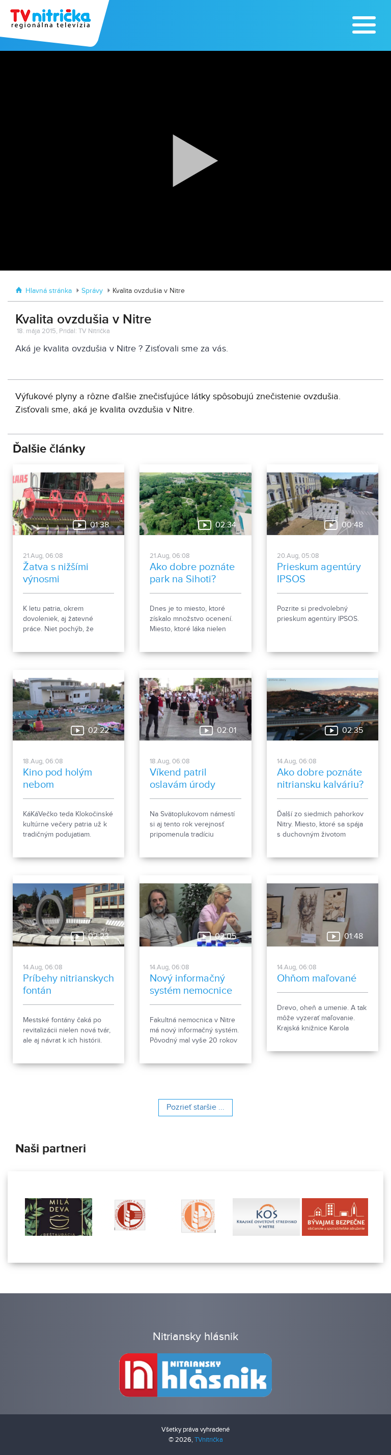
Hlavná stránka (48, 291)
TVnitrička (208, 1440)
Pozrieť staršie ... (195, 1107)
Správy (92, 291)
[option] (61, 1217)
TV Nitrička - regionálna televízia (55, 23)
